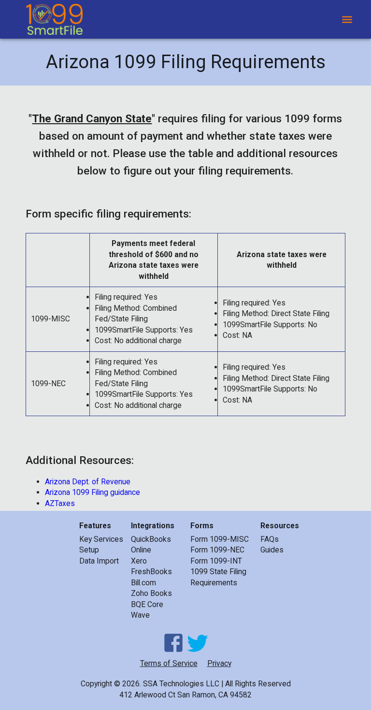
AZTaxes (60, 503)
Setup (89, 549)
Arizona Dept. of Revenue (87, 481)
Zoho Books (151, 593)
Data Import (99, 560)
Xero (139, 560)
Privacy (219, 663)
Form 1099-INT (216, 560)
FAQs (269, 539)
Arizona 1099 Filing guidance (92, 492)
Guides (272, 549)
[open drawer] (347, 19)
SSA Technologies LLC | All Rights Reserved (217, 683)
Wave (140, 615)
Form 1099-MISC (219, 539)
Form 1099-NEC (217, 549)
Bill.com (143, 582)
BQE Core (147, 604)
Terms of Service (169, 663)
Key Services (101, 539)
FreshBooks (151, 571)
